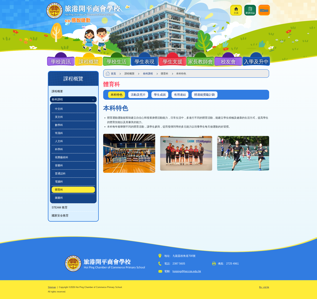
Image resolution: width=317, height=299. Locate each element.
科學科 (59, 149)
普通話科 (60, 173)
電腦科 (59, 181)
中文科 (59, 108)
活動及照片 (138, 94)
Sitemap (52, 287)
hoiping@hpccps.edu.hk (187, 271)
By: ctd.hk (264, 287)
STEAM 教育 (60, 207)
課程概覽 (73, 78)
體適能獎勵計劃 (204, 94)
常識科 (59, 133)
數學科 (59, 125)
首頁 (113, 73)
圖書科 (59, 197)
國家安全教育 (60, 215)
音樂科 (59, 165)
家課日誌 (250, 13)
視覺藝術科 (61, 157)
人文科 (59, 141)
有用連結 (180, 94)
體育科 (59, 189)
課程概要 (57, 91)
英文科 (59, 117)
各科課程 (148, 73)
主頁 (236, 13)
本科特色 (117, 94)
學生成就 (160, 94)
